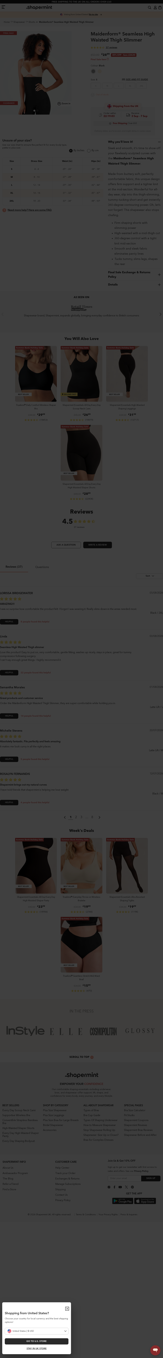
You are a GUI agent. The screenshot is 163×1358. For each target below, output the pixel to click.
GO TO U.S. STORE (36, 1341)
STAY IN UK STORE (37, 1348)
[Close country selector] (67, 1308)
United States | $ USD (23, 1331)
